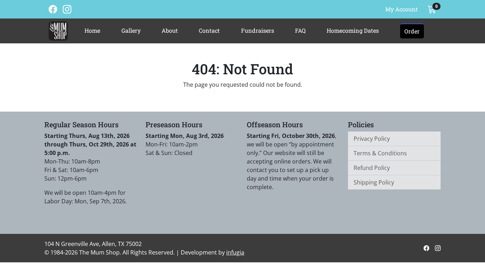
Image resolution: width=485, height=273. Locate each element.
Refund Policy (372, 168)
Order (412, 31)
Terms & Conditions (380, 153)
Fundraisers (257, 30)
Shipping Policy (374, 182)
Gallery (131, 30)
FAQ (300, 30)
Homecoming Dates (353, 30)
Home (92, 30)
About (170, 30)
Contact (209, 30)
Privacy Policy (372, 139)
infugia (235, 252)
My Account (401, 9)
